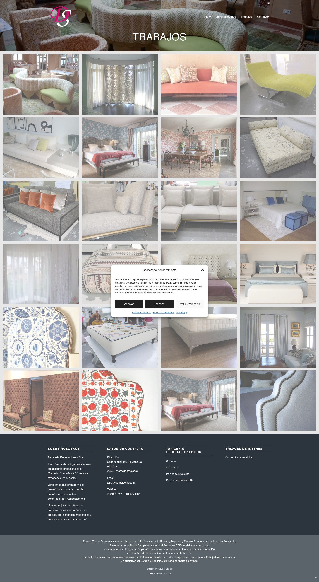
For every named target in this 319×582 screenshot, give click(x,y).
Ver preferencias (190, 303)
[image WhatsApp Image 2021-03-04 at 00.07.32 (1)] (42, 85)
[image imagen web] (42, 402)
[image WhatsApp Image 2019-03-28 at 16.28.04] (121, 339)
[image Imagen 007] (121, 85)
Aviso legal (181, 312)
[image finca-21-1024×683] (121, 149)
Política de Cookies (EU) (179, 480)
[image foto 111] (279, 402)
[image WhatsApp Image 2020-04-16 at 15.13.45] (42, 339)
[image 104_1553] (279, 339)
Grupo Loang (165, 568)
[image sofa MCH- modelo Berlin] (200, 85)
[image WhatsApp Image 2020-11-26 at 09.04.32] (121, 402)
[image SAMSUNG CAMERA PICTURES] (279, 85)
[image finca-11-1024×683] (200, 149)
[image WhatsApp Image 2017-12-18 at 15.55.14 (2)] (42, 149)
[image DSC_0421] (42, 212)
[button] (202, 270)
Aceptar (129, 303)
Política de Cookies (141, 312)
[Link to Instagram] (268, 3)
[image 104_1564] (42, 275)
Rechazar (159, 303)
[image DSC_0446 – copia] (279, 149)
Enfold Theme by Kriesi (160, 573)
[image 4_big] (279, 275)
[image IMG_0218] (200, 339)
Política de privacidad (163, 312)
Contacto (171, 461)
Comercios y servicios (239, 457)
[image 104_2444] (279, 212)
